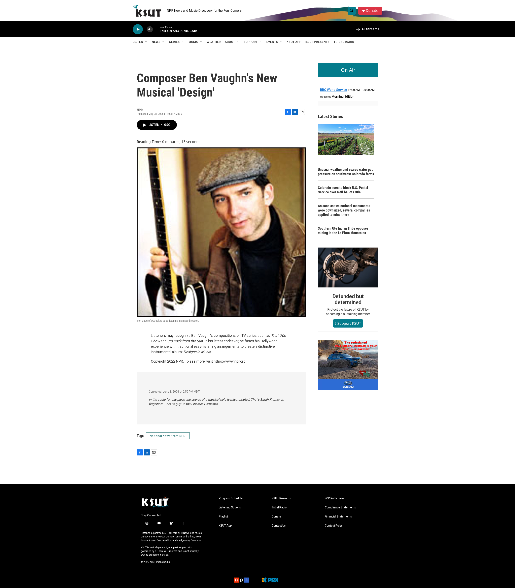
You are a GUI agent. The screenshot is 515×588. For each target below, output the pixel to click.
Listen (138, 42)
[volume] (149, 29)
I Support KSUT (348, 323)
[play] (138, 29)
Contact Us (279, 525)
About (230, 42)
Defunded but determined (348, 299)
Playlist (223, 516)
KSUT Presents (317, 42)
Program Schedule (231, 498)
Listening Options (230, 507)
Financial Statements (338, 516)
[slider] (156, 29)
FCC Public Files (334, 498)
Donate (372, 10)
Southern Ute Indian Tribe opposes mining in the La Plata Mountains (343, 230)
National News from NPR (167, 436)
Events (272, 42)
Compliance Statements (340, 507)
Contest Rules (334, 525)
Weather (214, 42)
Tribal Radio (344, 42)
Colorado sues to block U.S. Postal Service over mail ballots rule (343, 190)
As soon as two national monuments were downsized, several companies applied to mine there (344, 210)
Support (251, 42)
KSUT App (294, 42)
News (156, 42)
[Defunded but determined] (348, 267)
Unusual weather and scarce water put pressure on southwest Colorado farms (346, 171)
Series (174, 42)
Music (193, 42)
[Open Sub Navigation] (146, 42)
